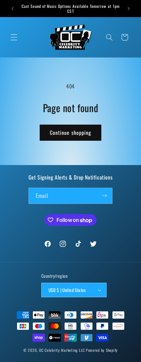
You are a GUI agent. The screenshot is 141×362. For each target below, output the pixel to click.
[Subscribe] (104, 196)
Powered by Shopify (102, 350)
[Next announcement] (128, 8)
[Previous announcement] (12, 8)
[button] (13, 37)
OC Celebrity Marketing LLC (62, 350)
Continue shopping (70, 132)
